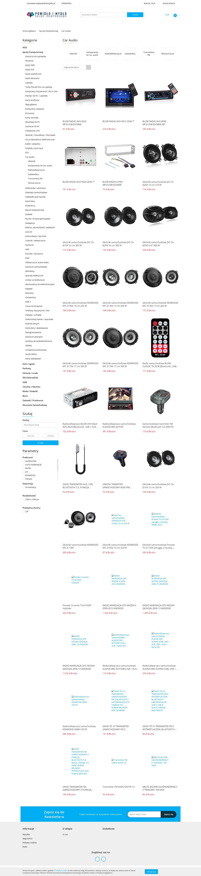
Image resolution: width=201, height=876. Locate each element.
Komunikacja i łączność (36, 236)
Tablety (28, 345)
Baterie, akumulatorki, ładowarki (40, 227)
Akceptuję (151, 871)
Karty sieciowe (31, 117)
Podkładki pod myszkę (35, 197)
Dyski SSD (29, 69)
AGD (25, 47)
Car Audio (30, 157)
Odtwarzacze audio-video (37, 262)
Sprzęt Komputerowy (33, 52)
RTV (27, 152)
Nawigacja (30, 223)
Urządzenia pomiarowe (35, 350)
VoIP (27, 249)
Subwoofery (33, 174)
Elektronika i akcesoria (35, 188)
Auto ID (29, 232)
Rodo (25, 846)
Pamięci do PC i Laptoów (36, 95)
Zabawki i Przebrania (33, 400)
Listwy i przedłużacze (35, 280)
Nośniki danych (32, 323)
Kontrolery (30, 201)
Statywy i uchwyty (33, 315)
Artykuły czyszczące (34, 148)
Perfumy (27, 368)
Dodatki (28, 214)
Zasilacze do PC (32, 126)
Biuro (25, 395)
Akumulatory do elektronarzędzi (40, 284)
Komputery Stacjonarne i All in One (41, 91)
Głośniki (31, 161)
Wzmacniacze (34, 183)
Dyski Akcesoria (32, 78)
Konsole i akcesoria (34, 253)
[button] (28, 828)
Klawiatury (30, 205)
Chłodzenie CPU (32, 130)
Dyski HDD (30, 65)
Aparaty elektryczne (34, 275)
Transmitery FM (35, 178)
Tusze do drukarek (33, 306)
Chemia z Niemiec (32, 386)
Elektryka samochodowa (36, 192)
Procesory (29, 113)
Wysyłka (26, 834)
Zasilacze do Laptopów (35, 56)
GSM (25, 382)
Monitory (29, 293)
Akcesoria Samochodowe (35, 405)
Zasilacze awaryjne (34, 336)
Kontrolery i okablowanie (36, 328)
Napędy (28, 288)
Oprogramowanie (33, 332)
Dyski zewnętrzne (33, 74)
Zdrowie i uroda (31, 373)
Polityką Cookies (61, 870)
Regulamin (27, 838)
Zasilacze (29, 245)
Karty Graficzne (32, 100)
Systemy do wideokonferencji (38, 341)
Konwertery (30, 297)
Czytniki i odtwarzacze (35, 240)
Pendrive (29, 60)
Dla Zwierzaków (31, 377)
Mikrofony (29, 271)
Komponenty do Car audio (40, 165)
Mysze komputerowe (34, 210)
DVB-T (28, 301)
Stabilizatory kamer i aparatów (39, 319)
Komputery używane (34, 109)
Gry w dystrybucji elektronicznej (40, 139)
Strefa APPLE (31, 354)
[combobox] (77, 67)
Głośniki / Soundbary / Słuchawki (40, 135)
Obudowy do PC (32, 122)
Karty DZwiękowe (33, 358)
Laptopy (29, 82)
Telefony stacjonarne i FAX (37, 310)
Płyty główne (31, 104)
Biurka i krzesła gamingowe (37, 218)
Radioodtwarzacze (36, 170)
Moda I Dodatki (30, 391)
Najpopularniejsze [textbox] (71, 67)
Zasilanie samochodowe (36, 266)
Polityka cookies (30, 842)
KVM (27, 258)
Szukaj (40, 442)
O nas (65, 834)
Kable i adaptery (33, 144)
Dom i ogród (29, 364)
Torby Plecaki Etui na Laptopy (38, 87)
